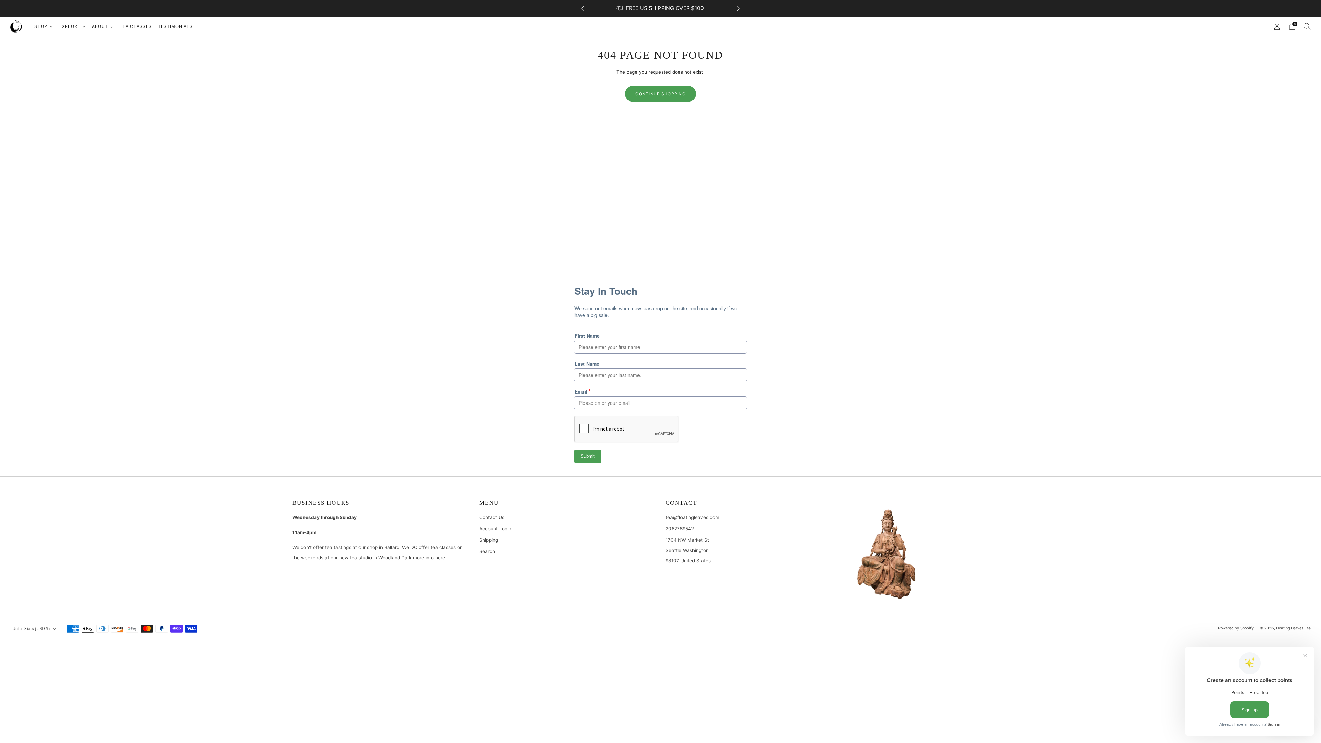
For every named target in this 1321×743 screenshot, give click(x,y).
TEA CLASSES (136, 26)
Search (487, 551)
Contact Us (491, 517)
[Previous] (582, 8)
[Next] (738, 8)
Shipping (488, 540)
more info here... (431, 557)
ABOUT (100, 26)
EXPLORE (69, 26)
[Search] (1307, 26)
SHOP (40, 26)
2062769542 (680, 528)
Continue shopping (660, 93)
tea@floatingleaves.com (692, 517)
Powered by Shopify (1236, 628)
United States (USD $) (31, 628)
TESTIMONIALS (175, 26)
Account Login (495, 528)
